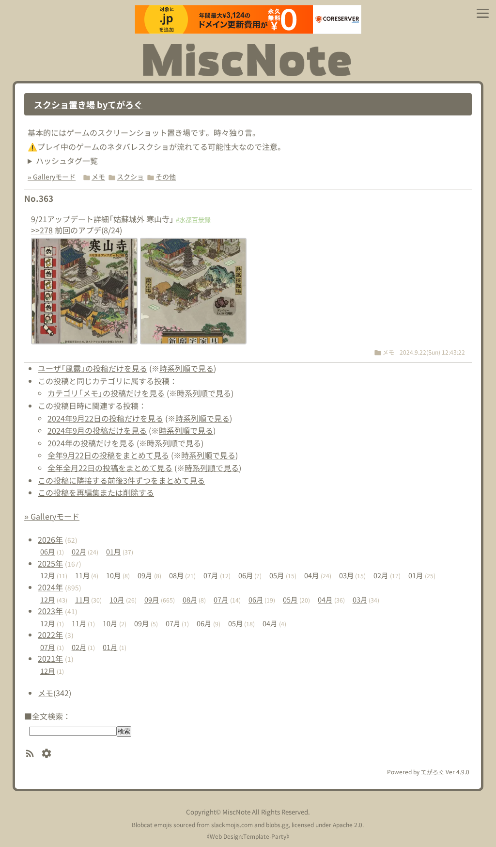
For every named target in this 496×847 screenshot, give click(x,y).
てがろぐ (432, 771)
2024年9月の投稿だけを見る (97, 430)
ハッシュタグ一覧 (67, 160)
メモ (98, 176)
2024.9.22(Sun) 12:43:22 (432, 352)
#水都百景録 (193, 219)
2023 (50, 611)
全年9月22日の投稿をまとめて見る (108, 455)
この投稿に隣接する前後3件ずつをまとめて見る (121, 480)
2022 (50, 634)
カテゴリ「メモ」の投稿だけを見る (106, 393)
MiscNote (236, 811)
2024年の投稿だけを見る (91, 443)
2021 (50, 658)
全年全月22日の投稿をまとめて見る (109, 467)
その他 (165, 176)
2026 (50, 539)
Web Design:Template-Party (248, 836)
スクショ (130, 176)
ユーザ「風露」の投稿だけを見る (92, 368)
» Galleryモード (52, 176)
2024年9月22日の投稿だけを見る (105, 418)
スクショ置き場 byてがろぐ (88, 104)
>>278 (42, 230)
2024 (50, 587)
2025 (50, 563)
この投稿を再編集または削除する (96, 492)
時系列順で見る (186, 368)
